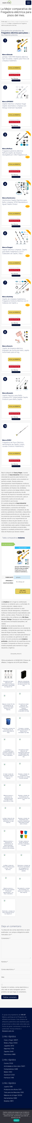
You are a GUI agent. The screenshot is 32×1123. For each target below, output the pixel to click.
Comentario (5, 938)
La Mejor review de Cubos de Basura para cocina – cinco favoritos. (8, 867)
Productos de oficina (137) (13, 1089)
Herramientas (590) (10, 1098)
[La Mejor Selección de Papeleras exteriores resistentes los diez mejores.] (8, 811)
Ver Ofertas (14, 78)
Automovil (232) (9, 1075)
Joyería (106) (8, 1086)
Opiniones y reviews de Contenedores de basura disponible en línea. (8, 730)
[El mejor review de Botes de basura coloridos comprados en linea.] (23, 834)
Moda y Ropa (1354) (11, 1043)
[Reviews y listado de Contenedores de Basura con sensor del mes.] (23, 788)
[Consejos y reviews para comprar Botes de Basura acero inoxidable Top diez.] (23, 721)
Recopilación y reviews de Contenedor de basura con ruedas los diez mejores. (24, 890)
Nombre (4, 962)
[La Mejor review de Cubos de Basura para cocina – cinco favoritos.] (8, 858)
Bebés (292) (8, 1072)
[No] (30, 1116)
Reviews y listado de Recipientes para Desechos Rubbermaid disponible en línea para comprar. (24, 821)
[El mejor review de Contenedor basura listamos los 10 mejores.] (8, 767)
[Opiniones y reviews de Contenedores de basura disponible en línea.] (8, 721)
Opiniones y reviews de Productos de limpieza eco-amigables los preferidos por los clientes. (24, 868)
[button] (28, 2)
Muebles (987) (9, 1101)
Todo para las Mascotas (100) (14, 1092)
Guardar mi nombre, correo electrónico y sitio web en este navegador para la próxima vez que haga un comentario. (14, 989)
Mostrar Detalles (16, 80)
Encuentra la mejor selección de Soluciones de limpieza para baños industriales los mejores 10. (8, 684)
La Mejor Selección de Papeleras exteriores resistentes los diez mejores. (8, 820)
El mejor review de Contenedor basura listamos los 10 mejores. (8, 776)
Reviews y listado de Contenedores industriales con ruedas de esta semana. (24, 776)
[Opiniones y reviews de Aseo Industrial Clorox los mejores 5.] (8, 904)
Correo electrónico (8, 969)
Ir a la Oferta (14, 68)
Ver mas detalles (22, 591)
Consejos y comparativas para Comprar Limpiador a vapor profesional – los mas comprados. (8, 752)
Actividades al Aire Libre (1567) (14, 1066)
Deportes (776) (9, 1048)
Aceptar (16, 1120)
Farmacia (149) (9, 1078)
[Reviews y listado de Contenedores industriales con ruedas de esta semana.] (23, 767)
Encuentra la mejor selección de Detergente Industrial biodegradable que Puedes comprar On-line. (23, 753)
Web (2, 977)
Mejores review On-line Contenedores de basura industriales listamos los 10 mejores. (8, 706)
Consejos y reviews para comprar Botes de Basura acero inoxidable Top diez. (24, 730)
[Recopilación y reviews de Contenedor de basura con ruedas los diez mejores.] (23, 881)
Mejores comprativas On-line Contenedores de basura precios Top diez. (24, 683)
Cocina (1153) (8, 1063)
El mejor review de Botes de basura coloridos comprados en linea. (24, 843)
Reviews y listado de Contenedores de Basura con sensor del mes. (24, 797)
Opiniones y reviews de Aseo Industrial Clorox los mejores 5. (8, 912)
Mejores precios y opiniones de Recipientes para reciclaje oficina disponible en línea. (8, 798)
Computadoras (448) (11, 1069)
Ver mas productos (7, 544)
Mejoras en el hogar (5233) (13, 1095)
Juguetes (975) (9, 1046)
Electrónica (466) (10, 1054)
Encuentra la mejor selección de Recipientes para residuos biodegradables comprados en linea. (23, 707)
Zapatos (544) (9, 1051)
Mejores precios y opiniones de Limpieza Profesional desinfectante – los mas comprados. (8, 891)
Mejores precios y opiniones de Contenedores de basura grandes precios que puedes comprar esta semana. (8, 845)
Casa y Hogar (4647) (11, 1040)
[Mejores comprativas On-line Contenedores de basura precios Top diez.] (23, 674)
